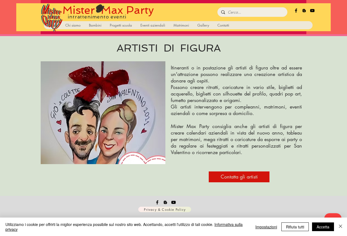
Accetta (323, 226)
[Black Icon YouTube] (312, 10)
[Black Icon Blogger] (304, 10)
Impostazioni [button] (266, 226)
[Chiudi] (340, 227)
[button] (103, 112)
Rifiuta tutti (295, 226)
